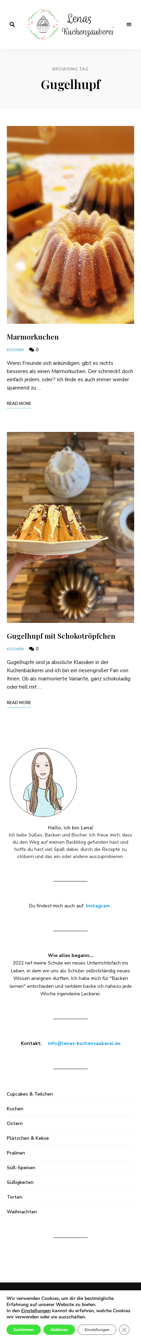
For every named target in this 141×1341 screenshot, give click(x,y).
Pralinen (16, 1153)
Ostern (15, 1123)
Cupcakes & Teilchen (30, 1094)
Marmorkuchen (33, 336)
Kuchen (15, 350)
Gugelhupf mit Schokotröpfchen (61, 635)
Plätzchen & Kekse (28, 1138)
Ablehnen (59, 1329)
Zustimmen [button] (23, 1329)
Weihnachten (22, 1212)
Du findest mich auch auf (69, 906)
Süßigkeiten (20, 1182)
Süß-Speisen (21, 1167)
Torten (14, 1197)
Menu (129, 24)
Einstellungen (97, 1329)
